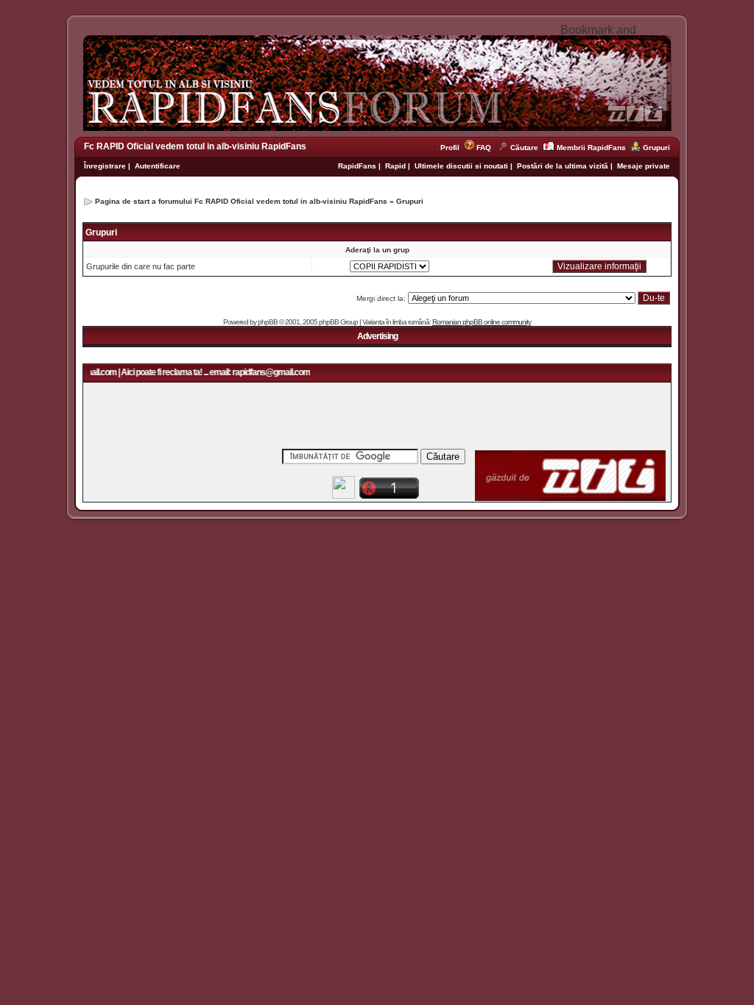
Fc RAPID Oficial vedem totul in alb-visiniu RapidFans (195, 146)
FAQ (483, 147)
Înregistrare (105, 166)
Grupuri (656, 147)
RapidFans (358, 166)
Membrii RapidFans (591, 147)
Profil (452, 147)
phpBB (268, 322)
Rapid (396, 166)
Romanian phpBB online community (481, 322)
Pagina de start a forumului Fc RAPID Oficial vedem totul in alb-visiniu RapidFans (241, 201)
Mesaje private (643, 166)
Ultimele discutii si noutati (461, 166)
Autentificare (157, 166)
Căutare (524, 147)
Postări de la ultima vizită (562, 166)
